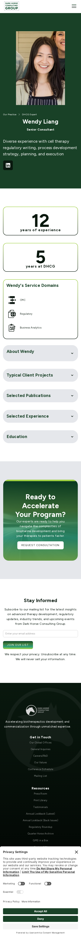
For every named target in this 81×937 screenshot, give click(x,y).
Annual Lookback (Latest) (40, 813)
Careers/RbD (40, 755)
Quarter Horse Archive (40, 833)
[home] (11, 6)
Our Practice (10, 114)
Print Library (40, 800)
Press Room (40, 793)
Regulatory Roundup (40, 827)
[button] (73, 6)
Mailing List (40, 775)
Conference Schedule (40, 769)
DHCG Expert (29, 114)
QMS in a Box (40, 840)
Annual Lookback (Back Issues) (40, 820)
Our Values (40, 762)
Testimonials (40, 807)
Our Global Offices (40, 742)
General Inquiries (40, 749)
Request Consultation (40, 545)
